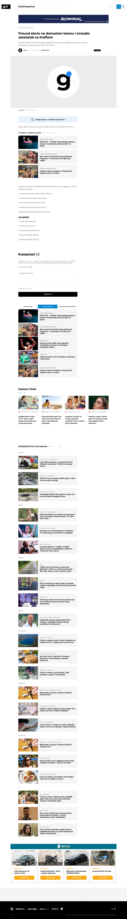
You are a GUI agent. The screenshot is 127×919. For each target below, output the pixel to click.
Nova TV (12, 909)
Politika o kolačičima (111, 914)
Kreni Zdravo (62, 909)
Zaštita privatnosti (102, 914)
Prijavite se (48, 294)
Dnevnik (20, 909)
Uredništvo (74, 914)
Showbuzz (44, 909)
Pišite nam (68, 914)
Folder (55, 909)
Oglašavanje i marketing (83, 914)
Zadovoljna (32, 909)
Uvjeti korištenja (93, 914)
